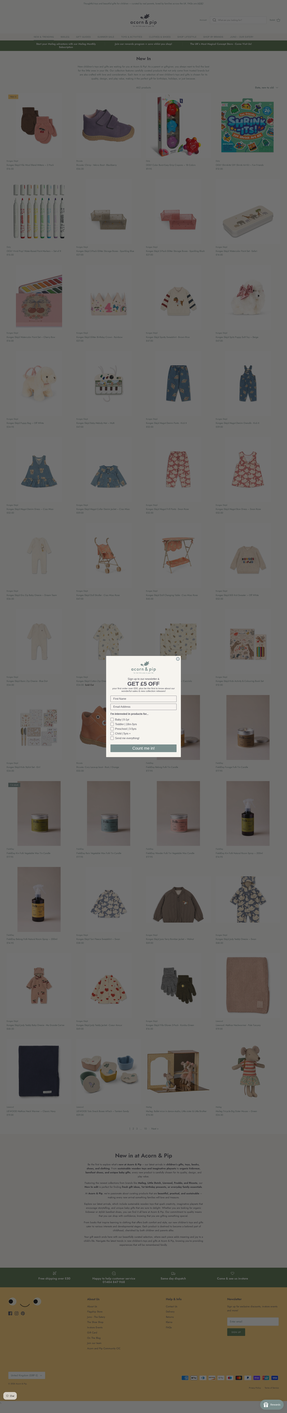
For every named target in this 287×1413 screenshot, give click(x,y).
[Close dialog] (178, 659)
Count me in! (143, 748)
